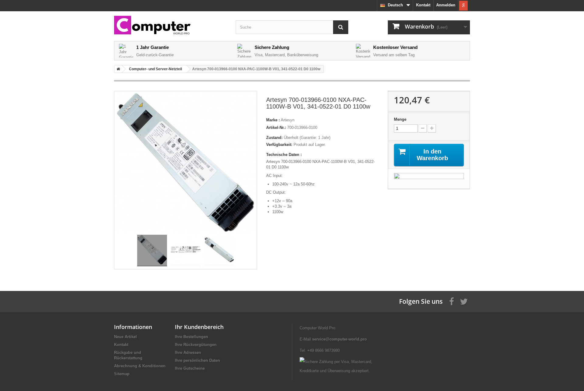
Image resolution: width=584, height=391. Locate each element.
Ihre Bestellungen (191, 336)
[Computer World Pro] (170, 26)
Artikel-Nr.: (276, 127)
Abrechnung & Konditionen (139, 366)
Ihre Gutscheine (190, 368)
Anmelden (445, 5)
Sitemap (122, 374)
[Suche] (340, 27)
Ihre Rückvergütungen (196, 344)
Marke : (273, 120)
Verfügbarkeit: (279, 144)
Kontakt (423, 5)
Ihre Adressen (188, 352)
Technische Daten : (284, 154)
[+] (432, 128)
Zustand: (274, 137)
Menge (400, 119)
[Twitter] (464, 301)
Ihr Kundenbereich (199, 326)
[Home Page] (117, 69)
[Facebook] (451, 301)
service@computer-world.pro (339, 339)
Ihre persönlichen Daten (197, 360)
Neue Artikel (125, 336)
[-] (423, 128)
